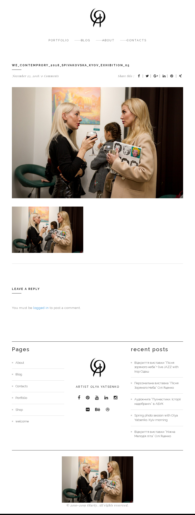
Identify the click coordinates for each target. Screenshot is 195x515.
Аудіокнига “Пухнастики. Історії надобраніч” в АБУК (157, 401)
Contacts (136, 40)
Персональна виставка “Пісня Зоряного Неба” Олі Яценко (156, 385)
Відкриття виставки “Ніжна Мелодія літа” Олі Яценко (154, 434)
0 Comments (50, 76)
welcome (22, 421)
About (108, 40)
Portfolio (59, 40)
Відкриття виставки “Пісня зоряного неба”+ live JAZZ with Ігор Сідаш (156, 367)
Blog (85, 40)
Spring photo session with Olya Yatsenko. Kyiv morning (156, 418)
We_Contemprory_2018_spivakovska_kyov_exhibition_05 (71, 65)
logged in (41, 308)
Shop (19, 409)
